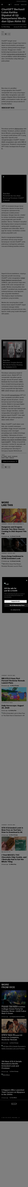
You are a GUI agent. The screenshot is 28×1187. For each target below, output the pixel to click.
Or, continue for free (15, 609)
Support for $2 (15, 601)
